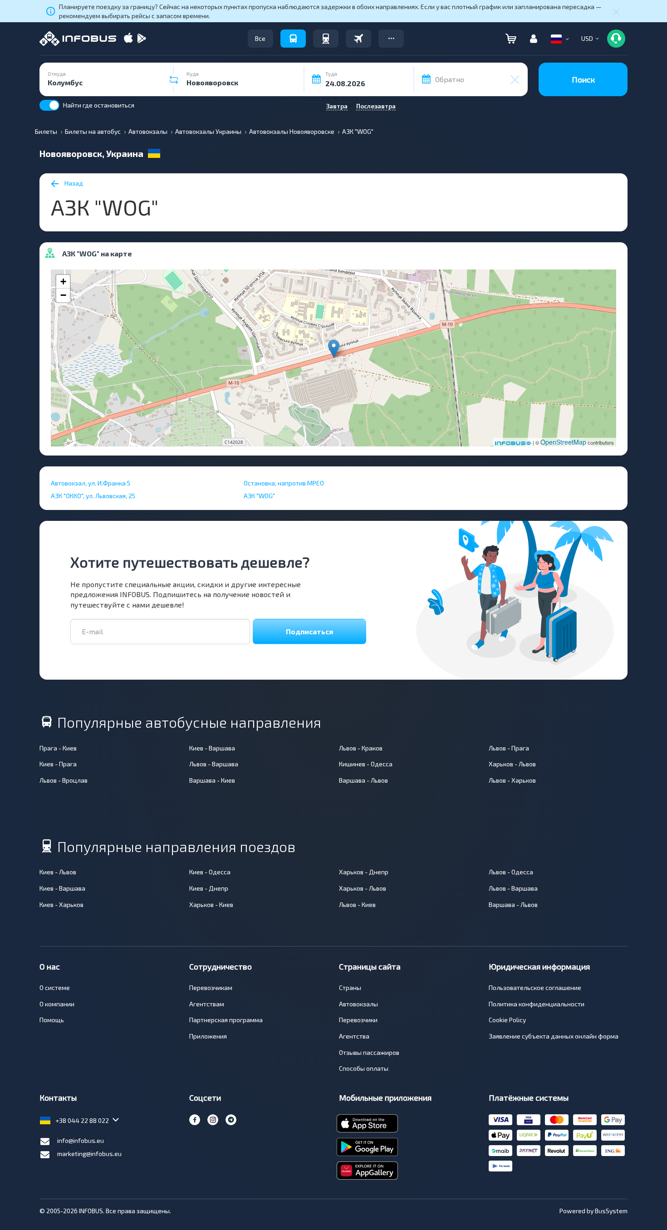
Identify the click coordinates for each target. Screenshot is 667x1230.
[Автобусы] (293, 38)
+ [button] (63, 281)
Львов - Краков (361, 748)
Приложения (208, 1036)
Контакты (58, 1098)
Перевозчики (358, 1020)
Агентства (354, 1036)
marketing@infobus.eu (89, 1153)
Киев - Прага (58, 764)
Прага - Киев (58, 748)
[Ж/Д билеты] (325, 38)
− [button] (63, 295)
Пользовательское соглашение (535, 987)
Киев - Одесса (210, 872)
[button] (391, 38)
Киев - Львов (57, 872)
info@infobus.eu (80, 1140)
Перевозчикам (210, 987)
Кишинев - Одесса (365, 764)
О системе (54, 987)
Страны (350, 987)
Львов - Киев (357, 904)
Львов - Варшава (213, 764)
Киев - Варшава (212, 748)
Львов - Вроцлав (63, 780)
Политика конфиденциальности (536, 1004)
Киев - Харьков (61, 904)
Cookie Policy (507, 1020)
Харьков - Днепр (363, 872)
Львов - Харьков (512, 780)
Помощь (51, 1020)
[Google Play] (141, 39)
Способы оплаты (363, 1068)
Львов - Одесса (511, 872)
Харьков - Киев (211, 904)
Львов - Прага (509, 748)
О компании (56, 1004)
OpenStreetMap (563, 441)
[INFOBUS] (77, 38)
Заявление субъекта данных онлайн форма (553, 1036)
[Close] (616, 11)
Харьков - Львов (512, 764)
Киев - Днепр (208, 888)
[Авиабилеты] (358, 38)
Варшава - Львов (363, 780)
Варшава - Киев (212, 780)
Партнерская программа (226, 1020)
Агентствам (206, 1004)
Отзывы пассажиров (369, 1052)
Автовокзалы (358, 1004)
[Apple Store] (128, 39)
